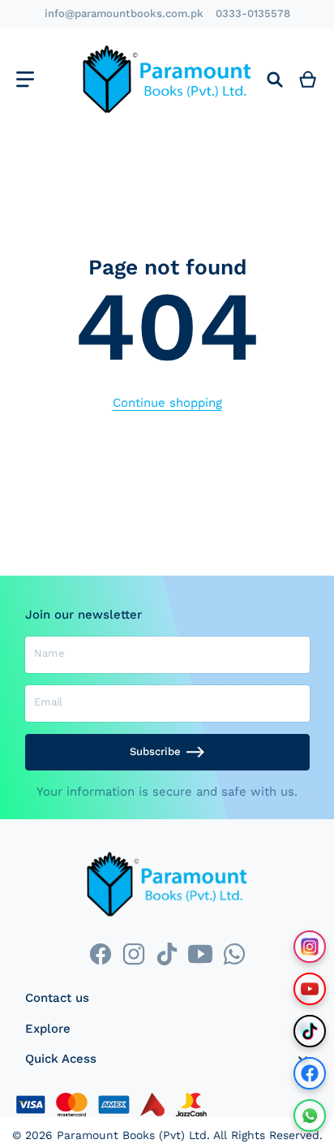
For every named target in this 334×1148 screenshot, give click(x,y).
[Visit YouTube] (309, 989)
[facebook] (100, 953)
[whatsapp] (233, 953)
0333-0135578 (253, 13)
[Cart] (308, 79)
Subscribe (155, 751)
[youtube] (200, 953)
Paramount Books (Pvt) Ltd (132, 1135)
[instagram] (133, 953)
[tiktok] (166, 953)
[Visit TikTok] (309, 1031)
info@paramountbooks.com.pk (124, 13)
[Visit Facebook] (309, 1073)
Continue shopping (167, 402)
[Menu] (25, 79)
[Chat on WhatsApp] (309, 1115)
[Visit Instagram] (309, 946)
